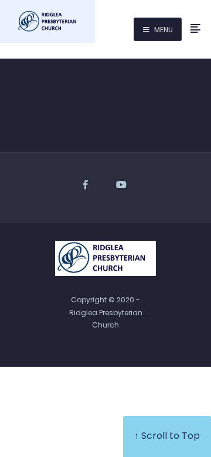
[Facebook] (89, 185)
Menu (162, 30)
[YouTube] (121, 185)
